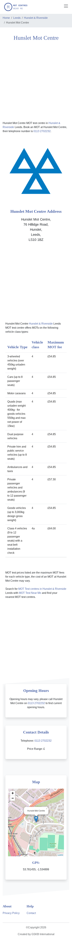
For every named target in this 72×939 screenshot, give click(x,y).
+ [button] (13, 793)
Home (6, 17)
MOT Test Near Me (30, 592)
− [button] (13, 798)
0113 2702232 (42, 131)
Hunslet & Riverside (36, 17)
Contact (31, 913)
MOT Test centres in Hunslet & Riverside (42, 588)
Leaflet (60, 854)
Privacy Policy (11, 913)
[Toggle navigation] (66, 6)
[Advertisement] (36, 80)
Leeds (17, 17)
